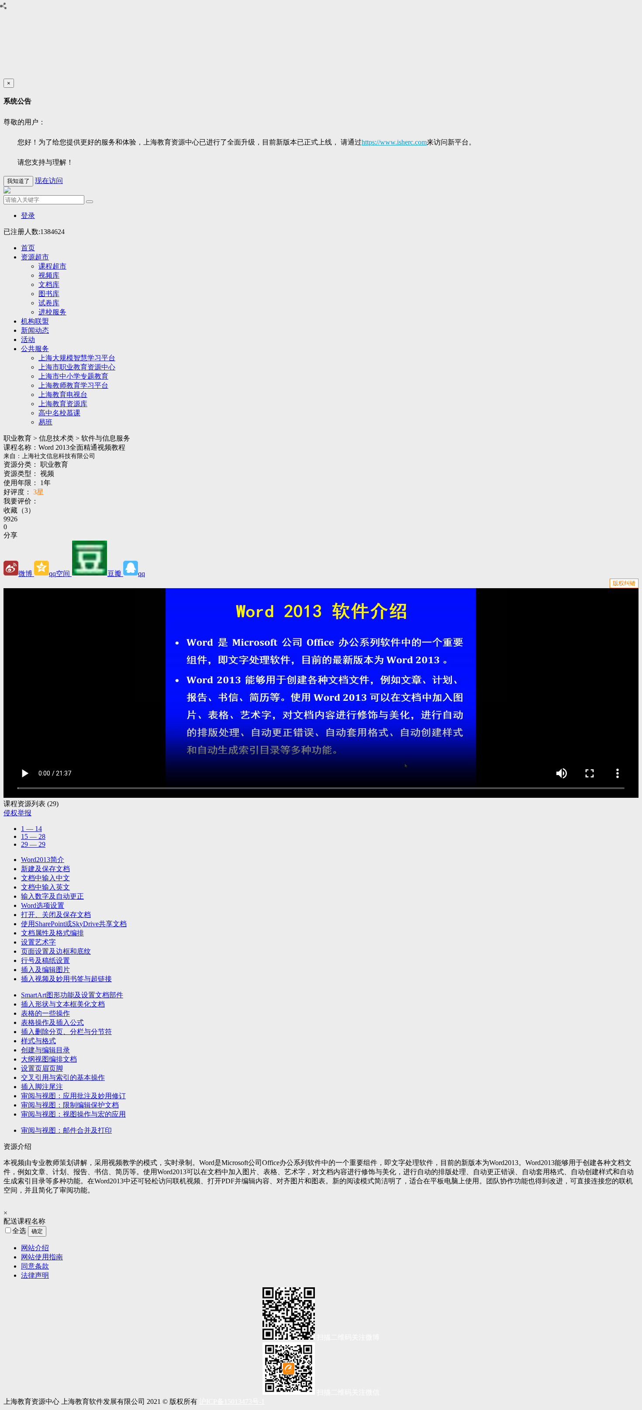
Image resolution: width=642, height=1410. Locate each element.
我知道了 (18, 181)
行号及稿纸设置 (45, 960)
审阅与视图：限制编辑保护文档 (70, 1105)
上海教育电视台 (62, 394)
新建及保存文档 (45, 868)
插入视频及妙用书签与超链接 (66, 979)
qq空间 (60, 573)
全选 (20, 1230)
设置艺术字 (38, 942)
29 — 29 (33, 844)
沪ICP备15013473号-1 (232, 1401)
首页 (28, 248)
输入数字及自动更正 (52, 896)
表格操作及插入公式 (52, 1022)
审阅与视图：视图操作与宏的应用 (73, 1114)
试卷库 (48, 303)
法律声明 (35, 1275)
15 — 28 (33, 836)
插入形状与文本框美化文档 (63, 1004)
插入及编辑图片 (45, 969)
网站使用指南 (42, 1257)
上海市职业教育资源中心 (76, 367)
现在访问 (49, 180)
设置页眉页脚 (42, 1068)
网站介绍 (35, 1247)
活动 (28, 339)
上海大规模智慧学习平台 (76, 358)
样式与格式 (38, 1041)
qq (141, 573)
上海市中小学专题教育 (73, 376)
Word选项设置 (42, 905)
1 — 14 (31, 828)
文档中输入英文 (45, 887)
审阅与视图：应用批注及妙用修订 (73, 1096)
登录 (28, 215)
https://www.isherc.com (394, 142)
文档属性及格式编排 (52, 933)
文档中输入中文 (45, 878)
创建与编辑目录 (45, 1050)
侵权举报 (17, 813)
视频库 (48, 275)
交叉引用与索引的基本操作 (63, 1077)
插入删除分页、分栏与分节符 (66, 1031)
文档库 (48, 284)
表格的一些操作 (45, 1013)
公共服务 (35, 348)
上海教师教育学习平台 (73, 385)
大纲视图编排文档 (49, 1059)
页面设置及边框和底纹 (56, 951)
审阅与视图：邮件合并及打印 (66, 1130)
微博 (26, 573)
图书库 (48, 293)
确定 (37, 1231)
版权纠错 (624, 583)
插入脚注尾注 (42, 1086)
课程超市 (52, 266)
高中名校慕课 (59, 413)
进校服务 (52, 312)
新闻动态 (35, 330)
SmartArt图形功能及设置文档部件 (72, 995)
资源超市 (35, 257)
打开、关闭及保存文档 (56, 914)
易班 (45, 422)
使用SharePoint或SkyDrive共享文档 (74, 923)
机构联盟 (35, 321)
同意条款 (35, 1266)
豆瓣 (115, 573)
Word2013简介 (42, 859)
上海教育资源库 (62, 403)
